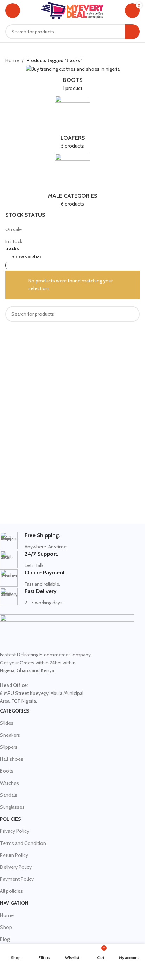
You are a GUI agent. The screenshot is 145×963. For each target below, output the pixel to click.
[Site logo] (72, 10)
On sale (13, 229)
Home (12, 60)
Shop (6, 927)
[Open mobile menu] (13, 11)
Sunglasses (12, 807)
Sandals (8, 795)
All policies (11, 891)
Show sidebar (26, 256)
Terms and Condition (23, 843)
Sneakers (10, 735)
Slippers (9, 747)
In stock (13, 241)
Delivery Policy (16, 867)
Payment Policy (17, 879)
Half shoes (11, 759)
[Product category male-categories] (72, 183)
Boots (6, 771)
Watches (9, 783)
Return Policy (14, 855)
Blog (5, 939)
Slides (6, 723)
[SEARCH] (132, 31)
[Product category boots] (72, 80)
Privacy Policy (14, 831)
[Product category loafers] (72, 125)
